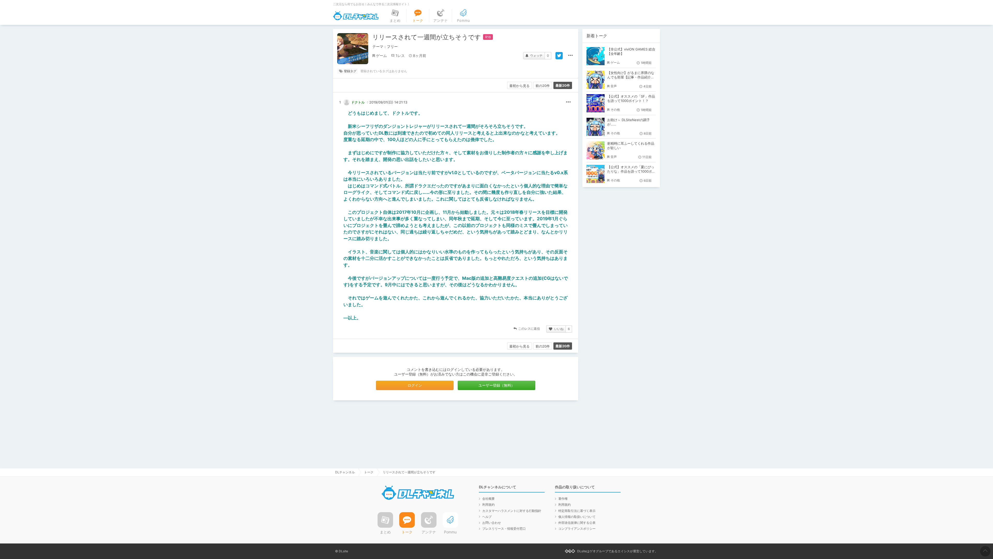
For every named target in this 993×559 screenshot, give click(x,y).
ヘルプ (487, 517)
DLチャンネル (356, 15)
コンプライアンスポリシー (577, 529)
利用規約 (488, 504)
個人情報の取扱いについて (577, 517)
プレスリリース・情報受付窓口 (504, 529)
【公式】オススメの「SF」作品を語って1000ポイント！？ (631, 98)
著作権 (563, 499)
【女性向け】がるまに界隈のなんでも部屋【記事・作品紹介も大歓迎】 (630, 77)
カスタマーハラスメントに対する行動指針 (511, 511)
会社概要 (488, 499)
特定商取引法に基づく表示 (577, 511)
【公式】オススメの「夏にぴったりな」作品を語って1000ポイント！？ (631, 171)
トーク (368, 472)
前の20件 (543, 86)
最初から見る (519, 86)
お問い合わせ (491, 523)
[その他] (570, 55)
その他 (568, 102)
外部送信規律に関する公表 (577, 523)
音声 (614, 86)
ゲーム (381, 55)
